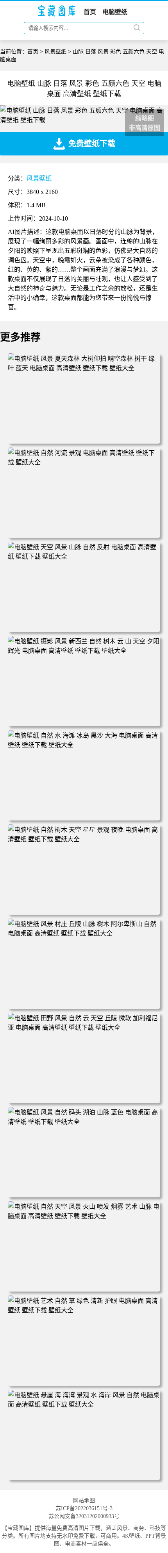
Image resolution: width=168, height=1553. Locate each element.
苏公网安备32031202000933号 (84, 1516)
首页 (90, 12)
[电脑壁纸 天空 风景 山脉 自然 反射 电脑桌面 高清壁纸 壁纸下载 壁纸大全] (84, 556)
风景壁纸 (55, 52)
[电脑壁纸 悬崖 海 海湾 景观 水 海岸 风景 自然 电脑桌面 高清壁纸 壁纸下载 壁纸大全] (84, 1404)
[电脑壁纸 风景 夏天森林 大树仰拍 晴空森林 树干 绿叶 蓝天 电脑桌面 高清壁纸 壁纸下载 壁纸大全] (84, 368)
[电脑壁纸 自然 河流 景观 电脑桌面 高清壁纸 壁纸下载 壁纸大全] (84, 462)
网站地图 (84, 1501)
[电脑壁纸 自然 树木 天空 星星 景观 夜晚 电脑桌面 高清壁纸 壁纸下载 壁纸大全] (84, 839)
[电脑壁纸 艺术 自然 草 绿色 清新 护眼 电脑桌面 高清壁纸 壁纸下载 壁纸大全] (84, 1310)
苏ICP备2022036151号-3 (84, 1508)
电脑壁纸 (114, 12)
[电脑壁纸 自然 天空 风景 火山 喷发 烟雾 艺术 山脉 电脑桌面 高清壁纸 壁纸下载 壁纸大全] (84, 1216)
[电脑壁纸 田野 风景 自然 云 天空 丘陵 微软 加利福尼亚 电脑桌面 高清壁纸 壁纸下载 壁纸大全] (84, 1027)
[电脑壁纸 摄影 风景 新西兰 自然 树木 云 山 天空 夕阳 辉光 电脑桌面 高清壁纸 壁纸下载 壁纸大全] (84, 650)
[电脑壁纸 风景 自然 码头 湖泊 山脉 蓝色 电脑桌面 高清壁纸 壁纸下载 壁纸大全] (84, 1121)
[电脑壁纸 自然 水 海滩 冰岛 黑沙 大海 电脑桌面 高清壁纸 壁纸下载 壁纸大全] (84, 745)
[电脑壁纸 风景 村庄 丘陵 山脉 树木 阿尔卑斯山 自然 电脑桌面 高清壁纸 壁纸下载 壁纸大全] (84, 933)
